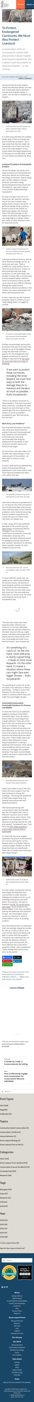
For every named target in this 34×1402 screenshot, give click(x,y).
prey (14, 979)
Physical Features (17, 1321)
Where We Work (17, 1345)
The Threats (17, 1337)
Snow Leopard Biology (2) (10, 1140)
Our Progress (17, 1355)
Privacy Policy (17, 1311)
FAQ (17, 1308)
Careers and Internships (17, 1303)
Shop (17, 1367)
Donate (20, 4)
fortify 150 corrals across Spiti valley (16, 905)
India (7, 974)
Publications (6, 977)
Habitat (17, 1331)
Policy (17, 1352)
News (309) (4, 1159)
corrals (26, 977)
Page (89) (3, 1110)
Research (13, 977)
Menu (29, 4)
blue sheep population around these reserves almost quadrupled (14, 828)
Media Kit (17, 1313)
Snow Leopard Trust (11, 77)
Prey (17, 1328)
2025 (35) (3, 1224)
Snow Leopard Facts (17, 1317)
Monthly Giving (17, 1372)
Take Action (17, 1359)
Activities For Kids (17, 1333)
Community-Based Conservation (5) (14, 1128)
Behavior (17, 1323)
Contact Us (17, 1306)
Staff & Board (17, 1298)
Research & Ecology (17, 1350)
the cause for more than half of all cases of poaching (15, 361)
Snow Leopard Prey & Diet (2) (11, 1145)
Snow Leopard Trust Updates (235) (13, 1163)
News (12, 974)
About (17, 1292)
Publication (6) (6, 1114)
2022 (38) (4, 1237)
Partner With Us (17, 1296)
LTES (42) (3, 1202)
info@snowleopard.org (17, 1395)
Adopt (17, 1365)
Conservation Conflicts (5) (10, 1132)
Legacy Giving (17, 1370)
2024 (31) (3, 1228)
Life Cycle (17, 1326)
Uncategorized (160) (8, 1171)
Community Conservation (16, 972)
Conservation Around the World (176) (15, 1167)
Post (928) (4, 1105)
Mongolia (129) (6, 1189)
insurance (9, 979)
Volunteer (17, 1375)
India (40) (4, 1206)
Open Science (7, 529)
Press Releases (18, 974)
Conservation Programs (17, 1347)
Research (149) (6, 1175)
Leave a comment (25, 78)
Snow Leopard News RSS (10, 1243)
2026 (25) (4, 1220)
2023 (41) (3, 1233)
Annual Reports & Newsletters (17, 1301)
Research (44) (5, 1198)
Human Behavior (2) (8, 1136)
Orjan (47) (4, 1193)
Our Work (17, 1341)
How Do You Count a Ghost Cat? (12, 1248)
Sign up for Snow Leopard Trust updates (17, 1382)
